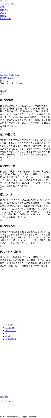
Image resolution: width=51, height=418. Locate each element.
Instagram (4, 75)
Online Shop (14, 75)
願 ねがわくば (7, 77)
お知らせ (4, 7)
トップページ (6, 4)
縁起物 (3, 15)
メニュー (4, 13)
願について (5, 10)
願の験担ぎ (5, 18)
